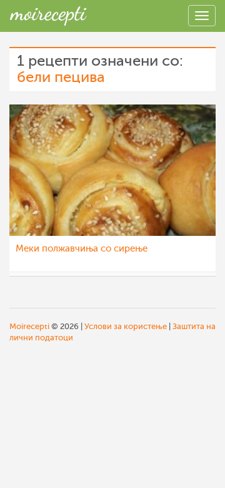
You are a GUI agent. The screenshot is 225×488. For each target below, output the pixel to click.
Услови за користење (125, 326)
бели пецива (61, 77)
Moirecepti (29, 326)
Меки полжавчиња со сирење (82, 248)
